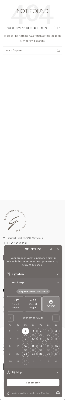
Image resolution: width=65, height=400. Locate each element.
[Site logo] (32, 8)
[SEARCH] (58, 50)
